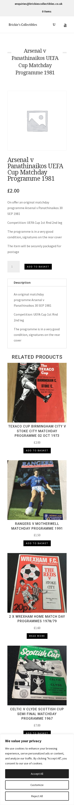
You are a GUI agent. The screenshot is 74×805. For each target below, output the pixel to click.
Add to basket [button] (37, 450)
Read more (37, 635)
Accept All (37, 774)
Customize (37, 785)
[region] (37, 769)
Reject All (37, 796)
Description (22, 282)
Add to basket (38, 266)
